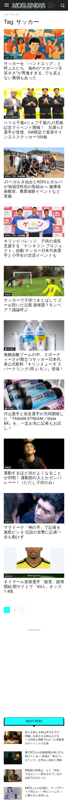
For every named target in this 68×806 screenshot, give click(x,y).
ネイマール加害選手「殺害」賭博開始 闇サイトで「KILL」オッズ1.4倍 (34, 587)
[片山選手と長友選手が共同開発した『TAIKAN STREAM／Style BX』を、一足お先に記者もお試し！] (34, 394)
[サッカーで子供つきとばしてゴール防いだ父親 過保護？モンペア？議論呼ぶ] (34, 281)
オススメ (8, 576)
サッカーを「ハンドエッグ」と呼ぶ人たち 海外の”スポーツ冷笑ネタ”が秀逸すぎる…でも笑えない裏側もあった (33, 70)
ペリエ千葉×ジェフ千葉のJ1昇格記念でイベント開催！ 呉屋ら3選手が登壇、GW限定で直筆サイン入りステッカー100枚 (33, 129)
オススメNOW (11, 117)
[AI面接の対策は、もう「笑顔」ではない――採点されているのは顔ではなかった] (13, 775)
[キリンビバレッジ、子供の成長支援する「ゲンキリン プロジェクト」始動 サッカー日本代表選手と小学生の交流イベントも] (34, 222)
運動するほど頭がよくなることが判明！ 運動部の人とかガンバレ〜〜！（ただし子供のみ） (33, 478)
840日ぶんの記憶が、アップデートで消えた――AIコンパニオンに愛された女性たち (44, 791)
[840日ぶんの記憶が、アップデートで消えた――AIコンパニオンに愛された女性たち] (13, 793)
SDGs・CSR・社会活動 (15, 176)
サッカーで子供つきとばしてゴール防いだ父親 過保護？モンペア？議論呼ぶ (32, 305)
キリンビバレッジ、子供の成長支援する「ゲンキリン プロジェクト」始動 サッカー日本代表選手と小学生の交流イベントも (33, 248)
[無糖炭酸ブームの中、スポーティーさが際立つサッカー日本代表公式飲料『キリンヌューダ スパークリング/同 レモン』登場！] (34, 335)
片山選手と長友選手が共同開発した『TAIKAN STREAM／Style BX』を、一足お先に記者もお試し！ (34, 421)
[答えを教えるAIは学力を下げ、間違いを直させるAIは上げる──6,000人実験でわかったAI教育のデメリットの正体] (13, 737)
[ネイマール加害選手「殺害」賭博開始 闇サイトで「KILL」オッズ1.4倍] (34, 562)
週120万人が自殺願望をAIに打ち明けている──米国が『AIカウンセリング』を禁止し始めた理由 (44, 756)
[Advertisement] (34, 666)
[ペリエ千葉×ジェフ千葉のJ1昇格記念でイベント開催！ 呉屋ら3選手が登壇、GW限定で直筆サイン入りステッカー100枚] (34, 103)
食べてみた (9, 349)
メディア (8, 58)
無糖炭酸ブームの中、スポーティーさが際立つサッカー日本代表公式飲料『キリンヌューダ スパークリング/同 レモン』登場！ (33, 361)
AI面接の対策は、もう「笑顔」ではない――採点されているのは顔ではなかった (43, 774)
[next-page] (22, 610)
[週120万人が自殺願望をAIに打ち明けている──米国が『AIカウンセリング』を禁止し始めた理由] (13, 757)
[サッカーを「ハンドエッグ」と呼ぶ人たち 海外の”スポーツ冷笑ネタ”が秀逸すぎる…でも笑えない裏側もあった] (34, 44)
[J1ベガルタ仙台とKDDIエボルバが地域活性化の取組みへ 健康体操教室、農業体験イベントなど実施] (34, 162)
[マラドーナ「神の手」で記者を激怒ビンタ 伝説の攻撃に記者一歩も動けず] (34, 508)
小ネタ (8, 294)
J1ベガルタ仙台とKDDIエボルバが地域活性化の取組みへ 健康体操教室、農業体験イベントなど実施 (33, 189)
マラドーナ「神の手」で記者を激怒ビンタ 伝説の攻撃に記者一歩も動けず (32, 532)
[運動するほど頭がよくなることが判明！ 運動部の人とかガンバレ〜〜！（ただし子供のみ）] (34, 454)
